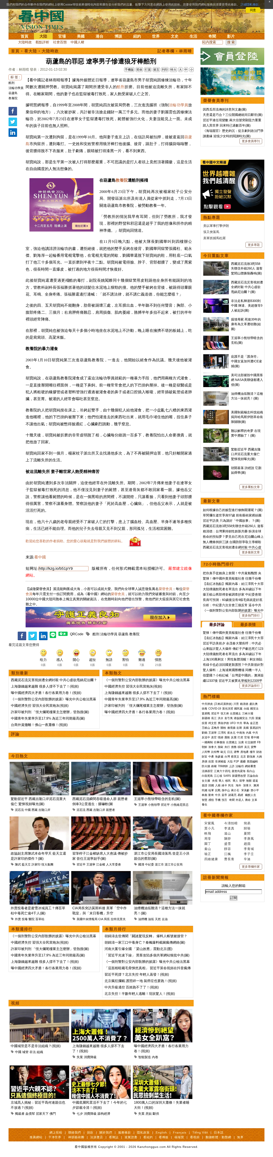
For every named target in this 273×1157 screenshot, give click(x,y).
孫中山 (226, 790)
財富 (204, 756)
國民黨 (238, 708)
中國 (28, 810)
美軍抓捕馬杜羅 (214, 238)
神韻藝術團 (76, 1137)
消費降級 (90, 1057)
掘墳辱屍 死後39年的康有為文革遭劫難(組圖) (246, 324)
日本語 (219, 1132)
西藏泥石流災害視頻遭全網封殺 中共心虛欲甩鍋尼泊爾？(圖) (247, 287)
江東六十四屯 (222, 771)
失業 (80, 1057)
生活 (193, 36)
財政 (259, 751)
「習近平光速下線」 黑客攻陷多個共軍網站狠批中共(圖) (147, 955)
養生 (204, 804)
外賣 (18, 919)
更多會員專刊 (251, 141)
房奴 (148, 1113)
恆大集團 (47, 864)
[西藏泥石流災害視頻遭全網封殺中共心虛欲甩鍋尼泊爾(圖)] (216, 282)
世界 (156, 36)
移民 (228, 780)
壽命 (248, 799)
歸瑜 (247, 828)
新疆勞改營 (239, 775)
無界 (240, 1137)
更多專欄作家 (251, 866)
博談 (118, 36)
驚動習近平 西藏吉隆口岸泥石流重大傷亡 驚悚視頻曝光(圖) (246, 454)
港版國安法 (241, 718)
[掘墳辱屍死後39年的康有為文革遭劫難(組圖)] (216, 319)
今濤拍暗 (231, 823)
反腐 (234, 737)
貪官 (214, 737)
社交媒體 (250, 742)
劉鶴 (204, 732)
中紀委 (149, 864)
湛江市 (159, 864)
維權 (214, 766)
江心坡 (218, 775)
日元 (230, 751)
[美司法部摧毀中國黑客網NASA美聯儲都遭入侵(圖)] (216, 375)
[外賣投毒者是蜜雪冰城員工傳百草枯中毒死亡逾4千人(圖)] (39, 873)
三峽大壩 (247, 713)
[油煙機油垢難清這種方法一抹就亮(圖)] (162, 873)
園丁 (207, 843)
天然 (158, 919)
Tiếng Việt (200, 1132)
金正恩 (254, 723)
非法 (32, 1052)
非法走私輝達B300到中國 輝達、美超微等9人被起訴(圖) (246, 305)
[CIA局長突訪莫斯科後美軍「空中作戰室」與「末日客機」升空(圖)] (101, 873)
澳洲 (256, 785)
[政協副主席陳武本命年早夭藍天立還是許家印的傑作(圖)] (39, 819)
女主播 (206, 780)
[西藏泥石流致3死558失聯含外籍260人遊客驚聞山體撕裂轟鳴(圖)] (216, 263)
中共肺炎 (207, 703)
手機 (218, 799)
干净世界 (54, 1137)
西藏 (35, 810)
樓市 (252, 751)
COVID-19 (214, 708)
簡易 (247, 823)
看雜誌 (114, 1137)
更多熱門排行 (251, 615)
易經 (241, 795)
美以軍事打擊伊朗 (216, 225)
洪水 (220, 718)
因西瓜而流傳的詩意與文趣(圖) (225, 109)
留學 (242, 780)
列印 (165, 69)
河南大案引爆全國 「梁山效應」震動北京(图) (138, 949)
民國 (204, 790)
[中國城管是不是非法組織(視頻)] (39, 1011)
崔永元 (231, 732)
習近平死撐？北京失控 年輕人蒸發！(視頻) (137, 974)
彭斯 (239, 727)
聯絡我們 (74, 1132)
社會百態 (60, 42)
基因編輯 (252, 761)
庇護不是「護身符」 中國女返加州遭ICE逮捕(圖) (246, 361)
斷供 (156, 1113)
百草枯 (39, 919)
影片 (231, 36)
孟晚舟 (215, 727)
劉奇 (211, 795)
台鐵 (246, 708)
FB (259, 742)
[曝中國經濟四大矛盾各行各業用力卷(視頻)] (162, 1011)
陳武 (18, 864)
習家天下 (42, 1113)
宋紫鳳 (209, 823)
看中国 (43, 19)
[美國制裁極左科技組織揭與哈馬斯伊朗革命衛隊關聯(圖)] (216, 412)
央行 (227, 747)
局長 (107, 919)
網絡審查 (250, 766)
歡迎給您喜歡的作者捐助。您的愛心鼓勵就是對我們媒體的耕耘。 (75, 541)
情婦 (220, 737)
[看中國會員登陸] (232, 56)
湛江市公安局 (174, 864)
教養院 (13, 98)
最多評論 (217, 624)
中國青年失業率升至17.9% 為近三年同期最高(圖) (48, 718)
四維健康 (211, 859)
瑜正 (207, 854)
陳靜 (227, 838)
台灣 (227, 756)
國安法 (254, 708)
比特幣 (215, 751)
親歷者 (110, 810)
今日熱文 (19, 756)
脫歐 (220, 747)
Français (179, 1132)
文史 (175, 36)
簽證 (204, 785)
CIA (100, 919)
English (161, 1132)
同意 (253, 10)
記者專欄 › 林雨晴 (174, 51)
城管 (25, 1052)
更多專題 (254, 244)
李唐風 (249, 838)
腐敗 (227, 737)
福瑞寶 (179, 1137)
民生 (231, 785)
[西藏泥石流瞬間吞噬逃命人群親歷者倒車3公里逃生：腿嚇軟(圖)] (101, 764)
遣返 (255, 780)
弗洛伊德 (223, 723)
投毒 (25, 919)
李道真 (229, 828)
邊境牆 (231, 727)
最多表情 (248, 624)
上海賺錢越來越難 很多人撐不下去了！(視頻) (45, 686)
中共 (239, 723)
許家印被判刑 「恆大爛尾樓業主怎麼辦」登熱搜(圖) (50, 712)
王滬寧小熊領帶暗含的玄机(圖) (157, 799)
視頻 (15, 1003)
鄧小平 (255, 790)
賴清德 (244, 703)
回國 (211, 785)
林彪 (204, 795)
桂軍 (211, 790)
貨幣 (253, 747)
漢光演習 (227, 708)
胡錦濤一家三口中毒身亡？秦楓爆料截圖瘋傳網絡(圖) (145, 942)
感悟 (211, 799)
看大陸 (30, 51)
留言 (156, 69)
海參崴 (219, 756)
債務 (234, 747)
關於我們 (105, 1132)
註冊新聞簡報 (216, 877)
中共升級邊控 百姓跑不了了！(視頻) (132, 987)
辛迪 (247, 859)
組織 (40, 1052)
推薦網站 (36, 1137)
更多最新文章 (251, 552)
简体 (139, 69)
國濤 (141, 864)
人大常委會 (113, 864)
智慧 (204, 799)
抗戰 (218, 790)
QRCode (76, 634)
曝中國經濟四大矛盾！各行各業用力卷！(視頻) (46, 693)
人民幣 (206, 751)
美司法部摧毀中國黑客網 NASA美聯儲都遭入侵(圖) (247, 379)
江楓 (227, 854)
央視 (215, 780)
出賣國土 (235, 713)
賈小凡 (209, 828)
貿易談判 (256, 727)
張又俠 (225, 713)
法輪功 (239, 766)
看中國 (40, 557)
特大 (173, 69)
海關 (248, 780)
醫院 (32, 919)
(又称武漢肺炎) (223, 703)
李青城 (249, 849)
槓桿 (240, 747)
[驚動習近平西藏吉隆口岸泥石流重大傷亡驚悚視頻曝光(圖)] (39, 764)
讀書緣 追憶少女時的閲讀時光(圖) (227, 136)
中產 (211, 756)
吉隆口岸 (44, 810)
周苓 (207, 838)
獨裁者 (20, 1113)
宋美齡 (245, 790)
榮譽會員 (165, 589)
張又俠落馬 (211, 232)
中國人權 (77, 42)
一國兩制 (207, 742)
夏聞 (247, 833)
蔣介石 (235, 790)
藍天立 (26, 864)
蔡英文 (235, 756)
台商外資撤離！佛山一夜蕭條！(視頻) (39, 725)
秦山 (207, 849)
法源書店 (96, 1137)
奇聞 (212, 36)
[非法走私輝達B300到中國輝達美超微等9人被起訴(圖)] (216, 301)
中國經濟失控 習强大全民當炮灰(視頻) (39, 705)
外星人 (240, 799)
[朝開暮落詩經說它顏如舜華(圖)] (216, 468)
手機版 (129, 69)
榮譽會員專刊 (216, 100)
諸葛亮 (232, 795)
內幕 (248, 732)
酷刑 (12, 83)
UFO (233, 723)
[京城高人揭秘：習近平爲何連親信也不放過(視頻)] (39, 1068)
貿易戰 (206, 713)
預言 (225, 799)
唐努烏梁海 (238, 771)
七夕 (80, 1113)
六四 (251, 718)
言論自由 (252, 775)
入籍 (218, 785)
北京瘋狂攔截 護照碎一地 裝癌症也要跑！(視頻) (141, 981)
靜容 (227, 849)
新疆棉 (206, 718)
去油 (165, 919)
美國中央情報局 (87, 919)
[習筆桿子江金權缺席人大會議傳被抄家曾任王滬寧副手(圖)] (101, 819)
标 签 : (15, 77)
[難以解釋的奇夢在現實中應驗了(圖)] (216, 431)
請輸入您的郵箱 (233, 885)
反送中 (206, 737)
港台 (99, 36)
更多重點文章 (251, 487)
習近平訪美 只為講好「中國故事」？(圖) (231, 520)
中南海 (241, 732)
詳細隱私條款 (249, 4)
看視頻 (195, 1137)
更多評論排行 (251, 685)
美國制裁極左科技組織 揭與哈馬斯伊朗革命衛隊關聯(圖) (247, 417)
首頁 (24, 36)
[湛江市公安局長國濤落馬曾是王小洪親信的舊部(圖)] (162, 819)
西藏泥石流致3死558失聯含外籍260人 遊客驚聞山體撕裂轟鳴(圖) (247, 268)
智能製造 (144, 1057)
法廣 (241, 742)
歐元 (223, 751)
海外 (239, 785)
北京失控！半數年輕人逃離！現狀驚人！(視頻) (140, 993)
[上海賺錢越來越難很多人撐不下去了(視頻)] (101, 1011)
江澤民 (222, 732)
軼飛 (207, 833)
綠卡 (224, 785)
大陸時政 (25, 42)
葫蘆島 (13, 93)
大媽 (259, 756)
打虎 (240, 737)
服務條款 (124, 1132)
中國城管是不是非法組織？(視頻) (36, 1046)
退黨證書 (131, 1137)
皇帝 (224, 795)
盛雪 (227, 843)
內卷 (155, 1057)
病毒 (204, 708)
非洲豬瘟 (220, 761)
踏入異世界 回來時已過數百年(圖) (227, 125)
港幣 (236, 751)
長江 (214, 718)
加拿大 (212, 747)
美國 (81, 36)
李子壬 (249, 854)
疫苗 (204, 723)
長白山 (251, 771)
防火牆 (206, 766)
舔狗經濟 (103, 1113)
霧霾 (243, 761)
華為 (246, 723)
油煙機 (142, 919)
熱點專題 (211, 217)
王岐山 (206, 727)
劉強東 (251, 756)
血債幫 (30, 1113)
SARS (227, 775)
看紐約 (148, 1137)
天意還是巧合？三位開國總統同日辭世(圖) (233, 115)
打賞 (148, 69)
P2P (236, 761)
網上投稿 (55, 1132)
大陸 (43, 36)
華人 (221, 780)
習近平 (165, 804)
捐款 (90, 1132)
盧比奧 (253, 703)
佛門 (52, 1113)
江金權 (100, 864)
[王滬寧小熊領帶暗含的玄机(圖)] (162, 764)
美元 (247, 747)
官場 (62, 36)
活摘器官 (207, 771)
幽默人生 (250, 795)
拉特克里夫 (118, 919)
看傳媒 (163, 1137)
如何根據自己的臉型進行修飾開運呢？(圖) (233, 510)
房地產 (244, 751)
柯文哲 (212, 723)
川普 (236, 703)
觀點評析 (42, 42)
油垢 (151, 919)
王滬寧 (142, 804)
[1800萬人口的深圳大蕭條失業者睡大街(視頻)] (162, 1068)
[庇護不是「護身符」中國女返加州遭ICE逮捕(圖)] (216, 356)
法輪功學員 (16, 88)
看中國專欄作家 (218, 815)
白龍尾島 (207, 775)
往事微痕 (219, 742)
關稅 (223, 727)
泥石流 (19, 810)
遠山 (227, 833)
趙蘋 (247, 843)
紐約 (137, 36)
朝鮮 (204, 747)
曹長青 (229, 859)
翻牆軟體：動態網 (218, 1137)
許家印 (36, 864)
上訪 (231, 766)
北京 (243, 756)
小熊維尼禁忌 (180, 804)
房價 (204, 761)
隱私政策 (143, 1132)
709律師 (223, 766)
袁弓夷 (228, 718)
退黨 (258, 718)
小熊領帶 (154, 804)
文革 (254, 799)
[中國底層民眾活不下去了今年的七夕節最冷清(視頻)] (101, 1068)
